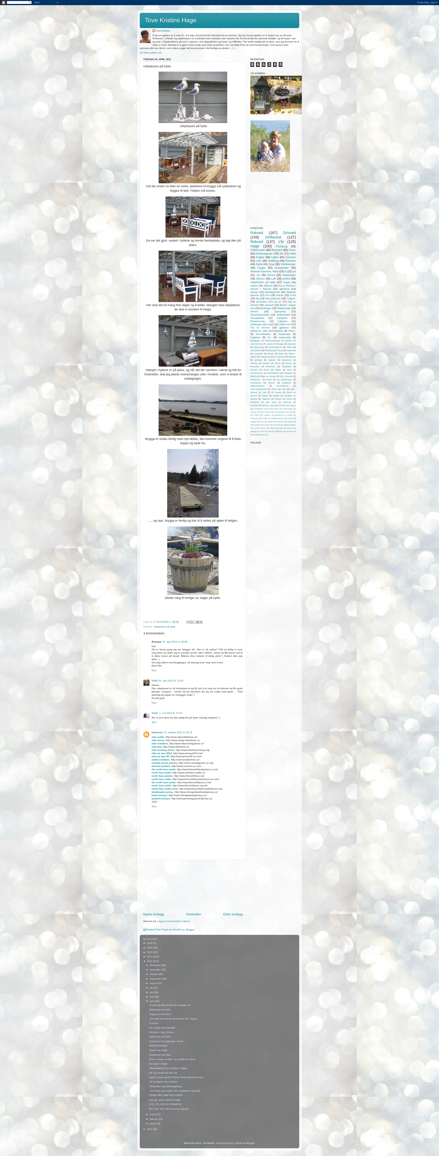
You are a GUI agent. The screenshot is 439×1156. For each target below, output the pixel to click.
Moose (271, 354)
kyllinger (258, 360)
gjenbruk (284, 327)
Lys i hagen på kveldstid (162, 1027)
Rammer (290, 260)
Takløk (286, 282)
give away (271, 402)
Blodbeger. (255, 341)
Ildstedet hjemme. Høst (264, 271)
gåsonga (287, 402)
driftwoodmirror (257, 386)
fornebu (277, 425)
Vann (289, 370)
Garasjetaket (257, 318)
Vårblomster (257, 249)
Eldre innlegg (233, 914)
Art (268, 409)
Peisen (289, 363)
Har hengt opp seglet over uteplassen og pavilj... (175, 1091)
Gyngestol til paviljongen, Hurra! (166, 1041)
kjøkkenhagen (290, 425)
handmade (284, 334)
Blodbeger (265, 308)
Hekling (254, 363)
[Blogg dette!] (191, 622)
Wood (289, 399)
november (155, 969)
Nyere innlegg (153, 914)
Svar (154, 670)
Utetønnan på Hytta (159, 1036)
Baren (276, 409)
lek (281, 253)
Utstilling (273, 260)
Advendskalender (258, 389)
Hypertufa (291, 350)
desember (155, 965)
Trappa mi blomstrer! (160, 1014)
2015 (150, 947)
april (152, 1001)
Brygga (280, 344)
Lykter (274, 257)
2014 (150, 952)
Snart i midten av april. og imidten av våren (172, 1059)
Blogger (250, 1143)
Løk (273, 278)
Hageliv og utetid (158, 1050)
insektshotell (256, 405)
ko (255, 428)
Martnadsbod (275, 331)
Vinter (292, 249)
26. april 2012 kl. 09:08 (174, 642)
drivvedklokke (263, 334)
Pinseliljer (255, 366)
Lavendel (258, 354)
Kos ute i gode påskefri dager (165, 1100)
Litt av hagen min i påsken (163, 1081)
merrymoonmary (225, 1143)
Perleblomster (257, 321)
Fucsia (280, 350)
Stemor (254, 311)
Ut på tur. (154, 1023)
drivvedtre (261, 301)
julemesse (255, 331)
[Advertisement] (193, 886)
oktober (154, 974)
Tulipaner (282, 321)
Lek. (258, 260)
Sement (254, 370)
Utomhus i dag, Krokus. (161, 1032)
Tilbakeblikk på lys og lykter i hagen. (168, 1068)
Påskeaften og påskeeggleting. (165, 1086)
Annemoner (258, 409)
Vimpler (278, 399)
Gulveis (292, 412)
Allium (274, 389)
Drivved (289, 233)
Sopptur (253, 422)
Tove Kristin (163, 30)
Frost (293, 295)
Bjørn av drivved (268, 376)
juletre (286, 278)
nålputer (272, 360)
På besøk (276, 392)
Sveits (266, 370)
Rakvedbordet (273, 298)
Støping (292, 357)
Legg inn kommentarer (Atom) (173, 921)
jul (294, 271)
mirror (272, 428)
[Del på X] (194, 622)
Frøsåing (269, 350)
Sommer (291, 257)
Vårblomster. (288, 264)
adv (262, 422)
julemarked (255, 350)
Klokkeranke (284, 308)
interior (280, 295)
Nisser (278, 363)
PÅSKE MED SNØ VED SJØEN (166, 1095)
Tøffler (278, 370)
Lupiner (267, 415)
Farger (261, 267)
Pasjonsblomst (275, 347)
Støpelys (266, 399)
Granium (292, 344)
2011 (150, 1129)
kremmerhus (282, 386)
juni (152, 992)
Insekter (266, 363)
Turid (155, 713)
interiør (254, 292)
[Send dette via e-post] (188, 622)
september (156, 978)
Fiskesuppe (288, 409)
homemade (284, 337)
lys (258, 274)
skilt (262, 431)
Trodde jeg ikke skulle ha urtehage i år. (170, 1005)
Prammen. (271, 366)
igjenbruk (284, 289)
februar (154, 1119)
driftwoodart (283, 314)
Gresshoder (282, 267)
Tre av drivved (260, 327)
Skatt (265, 418)
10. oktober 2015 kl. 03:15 (178, 732)
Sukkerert (286, 383)
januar (153, 1123)
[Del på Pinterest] (201, 622)
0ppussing (280, 311)
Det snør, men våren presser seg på (168, 1109)
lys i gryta (270, 405)
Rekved (256, 241)
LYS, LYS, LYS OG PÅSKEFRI (165, 1104)
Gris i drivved (286, 376)
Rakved (256, 233)
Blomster (276, 249)
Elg (257, 298)
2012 (150, 961)
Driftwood (273, 237)
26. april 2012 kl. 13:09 (170, 680)
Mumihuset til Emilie (283, 415)
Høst (293, 253)
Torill (154, 680)
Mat (264, 392)
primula (282, 405)
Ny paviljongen (284, 379)
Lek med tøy (256, 344)
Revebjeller (255, 383)
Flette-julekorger (272, 341)
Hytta (259, 264)
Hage (254, 246)
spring (269, 344)
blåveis (280, 422)
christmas (254, 402)
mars (153, 1114)
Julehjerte (282, 318)
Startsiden (193, 914)
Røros (265, 396)
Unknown (157, 732)
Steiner (271, 383)
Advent (260, 278)
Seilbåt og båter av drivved (272, 357)
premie (290, 428)
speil (269, 431)
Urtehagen (256, 324)
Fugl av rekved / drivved (260, 412)
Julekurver (285, 324)
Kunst (269, 379)
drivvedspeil (255, 425)
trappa (293, 405)
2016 (150, 943)
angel (271, 324)
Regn (281, 354)
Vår (281, 241)
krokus (263, 428)
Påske (289, 347)
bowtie (290, 422)
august (154, 983)
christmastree (256, 373)
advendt (269, 305)
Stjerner (268, 285)
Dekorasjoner (264, 253)
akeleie (271, 422)
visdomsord (291, 431)
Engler (260, 257)
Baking (253, 376)
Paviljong (281, 246)
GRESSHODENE (158, 1045)
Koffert (256, 415)
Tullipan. (291, 298)
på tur (277, 301)
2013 (150, 956)
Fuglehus (255, 337)
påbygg (253, 431)
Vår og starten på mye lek (163, 1073)
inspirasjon (289, 274)
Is (286, 271)
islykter (254, 285)
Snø (271, 264)
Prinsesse (254, 418)
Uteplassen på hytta (164, 626)
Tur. (269, 337)
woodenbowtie (259, 435)
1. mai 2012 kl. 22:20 (170, 713)
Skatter (276, 396)
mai (152, 996)
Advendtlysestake (259, 314)
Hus (267, 295)
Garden (288, 341)
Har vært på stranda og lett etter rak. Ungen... (174, 1018)
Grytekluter (287, 360)
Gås (284, 389)
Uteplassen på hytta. (160, 1009)
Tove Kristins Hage (170, 20)
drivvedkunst (273, 373)
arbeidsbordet (272, 292)
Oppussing (259, 347)
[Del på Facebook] (197, 622)
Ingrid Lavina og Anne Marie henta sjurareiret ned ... (177, 1077)
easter (267, 425)
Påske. (292, 331)
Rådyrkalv (286, 366)
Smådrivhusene (277, 418)
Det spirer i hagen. (159, 1063)
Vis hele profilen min (151, 52)
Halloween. (255, 379)
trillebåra (278, 431)
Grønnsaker (280, 412)
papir (281, 428)
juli (151, 987)
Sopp (290, 418)
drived (271, 274)
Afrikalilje (288, 373)
